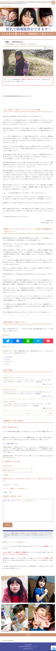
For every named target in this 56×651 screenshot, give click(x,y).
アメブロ (7, 363)
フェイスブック (9, 361)
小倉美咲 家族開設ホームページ (9, 6)
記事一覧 (28, 413)
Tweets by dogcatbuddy (8, 640)
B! (38, 340)
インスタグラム (9, 356)
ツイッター (7, 359)
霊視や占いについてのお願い (46, 455)
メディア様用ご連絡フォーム (10, 443)
